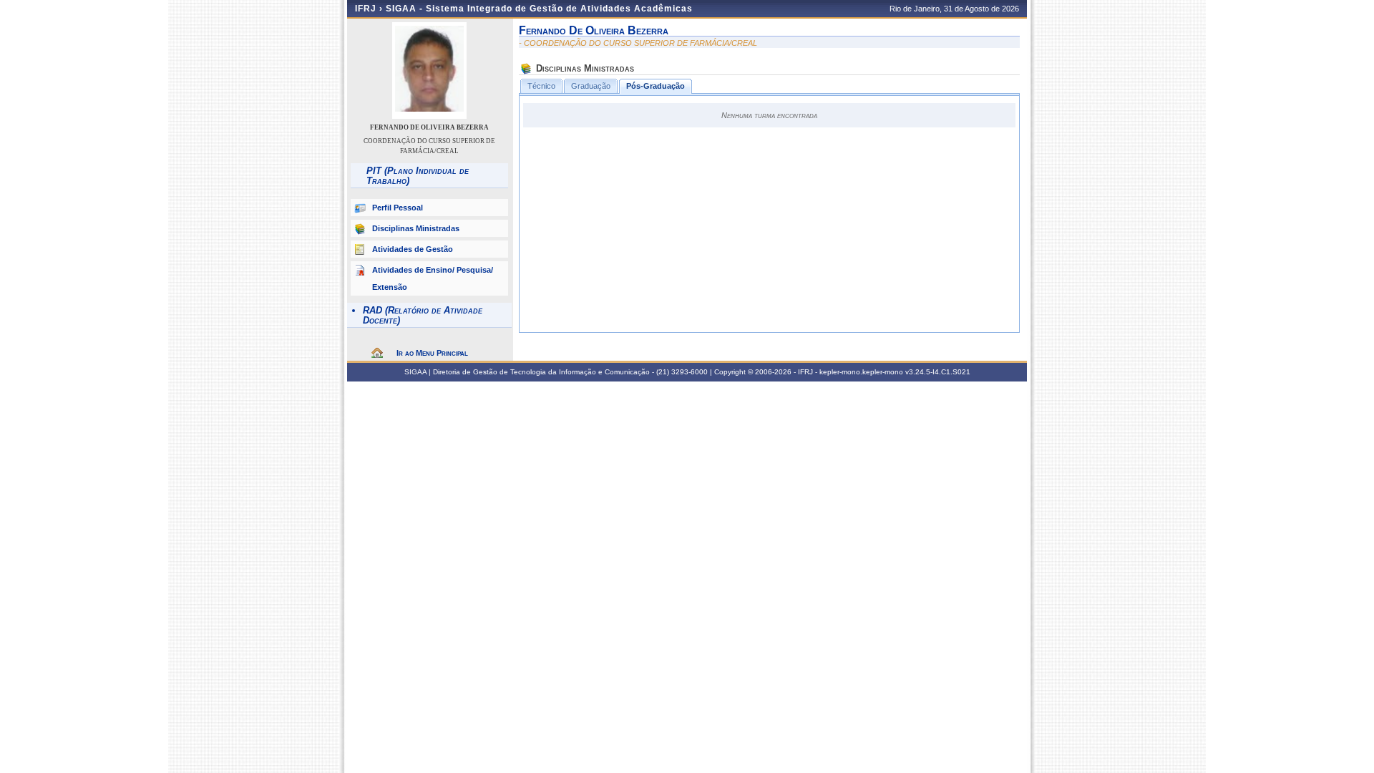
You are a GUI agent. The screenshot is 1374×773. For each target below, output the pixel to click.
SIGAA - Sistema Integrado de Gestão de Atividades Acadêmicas (539, 9)
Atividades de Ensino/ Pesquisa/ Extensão (432, 278)
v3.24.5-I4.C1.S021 (937, 372)
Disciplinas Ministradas (415, 228)
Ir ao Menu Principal (432, 353)
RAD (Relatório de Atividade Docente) (422, 315)
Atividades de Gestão (412, 249)
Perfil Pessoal (397, 207)
